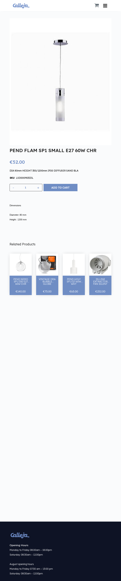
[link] (60, 535)
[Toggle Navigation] (105, 6)
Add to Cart (60, 187)
